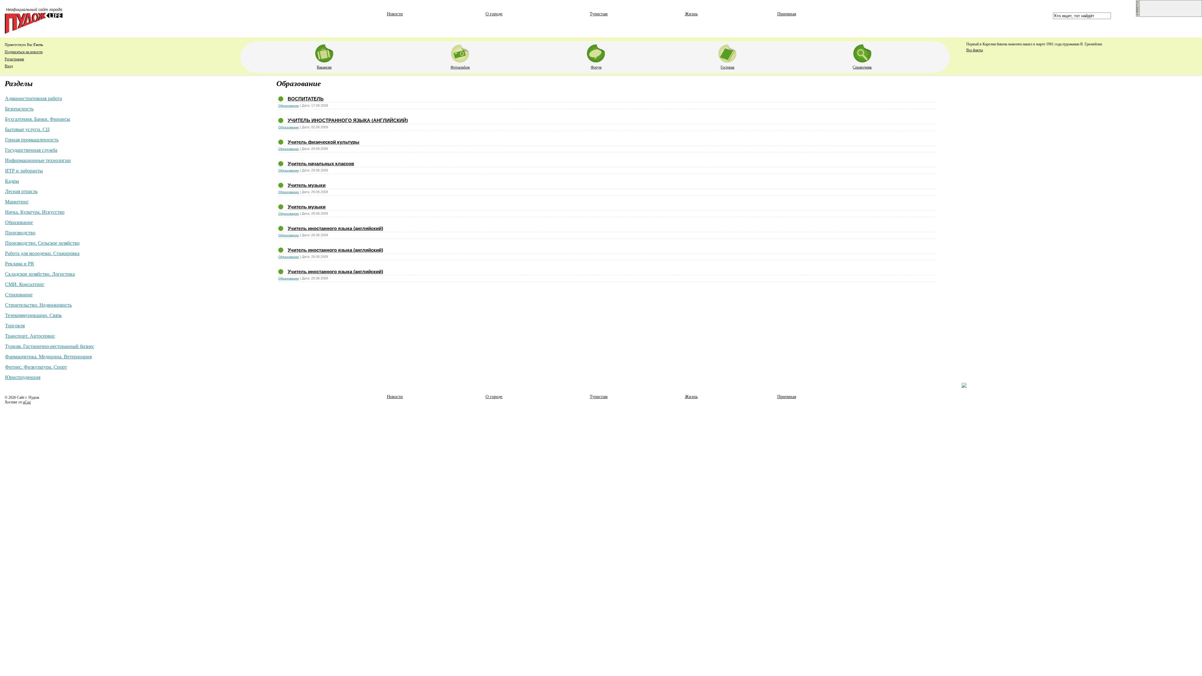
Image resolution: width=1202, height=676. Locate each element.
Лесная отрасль (21, 191)
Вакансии (324, 67)
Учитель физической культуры (323, 142)
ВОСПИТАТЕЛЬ (306, 98)
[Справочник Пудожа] (862, 52)
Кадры (12, 181)
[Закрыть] (1137, 15)
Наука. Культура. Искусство (34, 212)
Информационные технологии (38, 160)
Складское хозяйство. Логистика (40, 274)
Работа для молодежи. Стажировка (42, 253)
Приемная (786, 14)
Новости (395, 14)
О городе (493, 14)
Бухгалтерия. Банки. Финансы (37, 119)
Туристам (599, 14)
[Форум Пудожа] (596, 52)
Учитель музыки (307, 185)
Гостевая (727, 67)
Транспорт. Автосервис (30, 336)
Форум (596, 67)
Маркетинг (17, 201)
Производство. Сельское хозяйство (42, 243)
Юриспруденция (22, 377)
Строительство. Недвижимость (38, 305)
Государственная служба (31, 150)
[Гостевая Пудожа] (727, 52)
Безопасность (19, 108)
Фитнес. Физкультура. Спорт (36, 367)
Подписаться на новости (24, 52)
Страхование (19, 294)
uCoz (27, 402)
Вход (9, 66)
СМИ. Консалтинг (24, 284)
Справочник (862, 67)
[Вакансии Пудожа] (324, 52)
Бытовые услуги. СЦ (27, 129)
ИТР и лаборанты (24, 170)
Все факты (974, 50)
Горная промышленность (32, 139)
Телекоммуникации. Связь (33, 315)
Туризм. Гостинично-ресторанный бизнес (49, 346)
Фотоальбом (460, 67)
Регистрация (14, 59)
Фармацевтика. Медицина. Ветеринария (48, 356)
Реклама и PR (19, 263)
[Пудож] (34, 32)
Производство (20, 232)
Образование (19, 222)
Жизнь (691, 14)
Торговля (15, 325)
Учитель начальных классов (321, 163)
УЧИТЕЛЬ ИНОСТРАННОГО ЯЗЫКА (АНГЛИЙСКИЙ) (348, 120)
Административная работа (33, 98)
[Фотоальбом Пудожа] (460, 52)
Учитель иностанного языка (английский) (335, 228)
